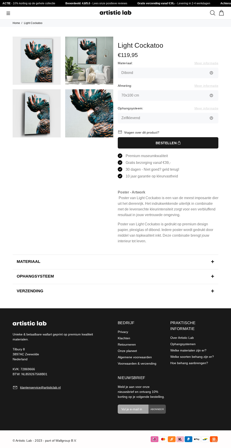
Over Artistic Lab (182, 338)
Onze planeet (127, 351)
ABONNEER (157, 409)
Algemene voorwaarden (135, 357)
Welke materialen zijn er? (188, 350)
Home (16, 23)
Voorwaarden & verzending (137, 363)
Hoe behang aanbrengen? (189, 363)
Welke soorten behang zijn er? (192, 356)
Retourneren (127, 344)
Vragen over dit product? (141, 132)
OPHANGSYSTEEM (35, 276)
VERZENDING (30, 291)
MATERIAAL (28, 261)
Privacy (123, 332)
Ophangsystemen (183, 344)
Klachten (124, 338)
